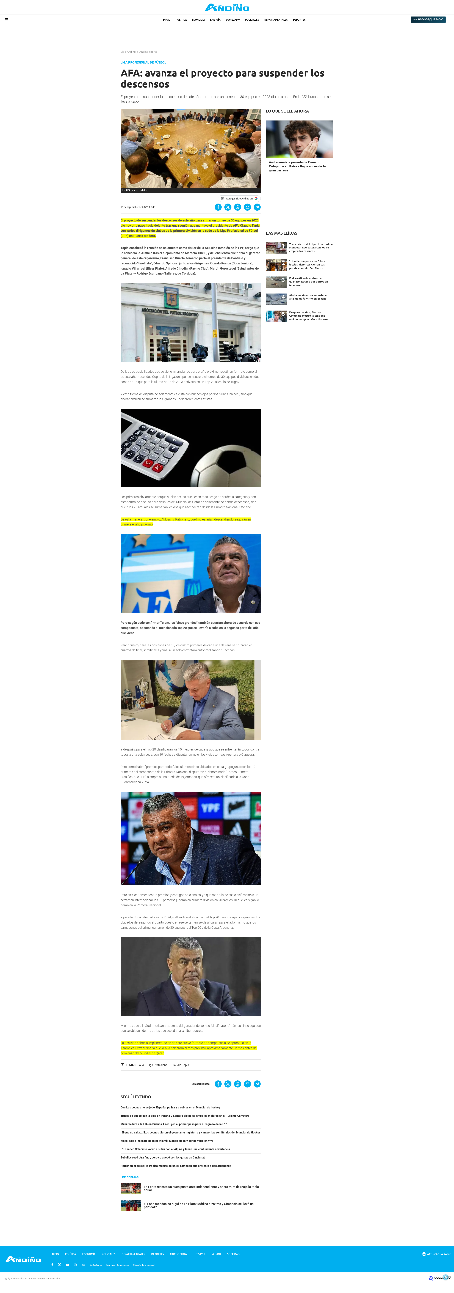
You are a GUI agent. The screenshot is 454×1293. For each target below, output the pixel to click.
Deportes (299, 19)
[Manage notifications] (446, 1277)
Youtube (67, 1264)
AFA (141, 1065)
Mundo (216, 1254)
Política (181, 19)
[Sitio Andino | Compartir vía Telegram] (257, 207)
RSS (83, 1264)
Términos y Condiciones (117, 1264)
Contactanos (96, 1264)
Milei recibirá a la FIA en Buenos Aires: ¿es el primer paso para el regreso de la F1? (174, 1124)
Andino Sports (148, 51)
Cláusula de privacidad (143, 1264)
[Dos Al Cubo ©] (440, 1279)
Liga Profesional (158, 1065)
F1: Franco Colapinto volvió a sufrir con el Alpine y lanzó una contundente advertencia (175, 1149)
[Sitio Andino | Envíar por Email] (247, 207)
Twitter (59, 1264)
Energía (215, 19)
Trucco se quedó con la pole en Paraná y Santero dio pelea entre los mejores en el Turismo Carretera (185, 1115)
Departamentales (276, 19)
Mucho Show (178, 1254)
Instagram (75, 1264)
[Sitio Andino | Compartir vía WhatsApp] (237, 207)
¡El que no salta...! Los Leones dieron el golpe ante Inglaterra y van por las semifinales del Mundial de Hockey (191, 1132)
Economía (198, 19)
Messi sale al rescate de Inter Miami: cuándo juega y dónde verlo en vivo (167, 1140)
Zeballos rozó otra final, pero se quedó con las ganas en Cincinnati (163, 1157)
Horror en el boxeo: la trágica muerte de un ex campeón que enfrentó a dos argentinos (176, 1166)
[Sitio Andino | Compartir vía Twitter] (227, 207)
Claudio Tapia (180, 1065)
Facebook (52, 1264)
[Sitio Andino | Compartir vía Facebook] (218, 207)
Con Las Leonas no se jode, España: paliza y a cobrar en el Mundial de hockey (170, 1107)
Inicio (166, 19)
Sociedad (232, 19)
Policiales (252, 19)
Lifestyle (199, 1254)
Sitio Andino (128, 51)
